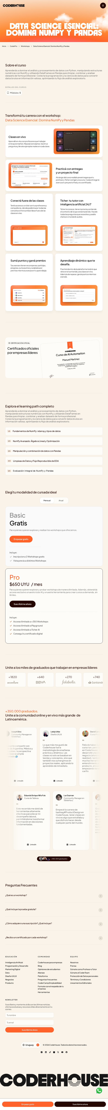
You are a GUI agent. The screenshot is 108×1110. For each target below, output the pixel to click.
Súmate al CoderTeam (80, 972)
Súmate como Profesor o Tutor (83, 969)
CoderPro (13, 46)
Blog (40, 966)
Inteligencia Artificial (14, 962)
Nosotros (74, 962)
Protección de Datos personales (84, 976)
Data (7, 972)
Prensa (73, 966)
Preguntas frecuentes (47, 979)
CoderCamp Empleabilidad (50, 983)
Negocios (9, 979)
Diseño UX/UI (11, 976)
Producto (9, 983)
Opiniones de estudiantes (49, 969)
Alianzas (41, 972)
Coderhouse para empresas (50, 962)
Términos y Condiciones (80, 979)
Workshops (25, 46)
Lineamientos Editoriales (81, 983)
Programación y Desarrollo (16, 966)
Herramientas (44, 992)
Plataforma (43, 976)
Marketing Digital (12, 969)
